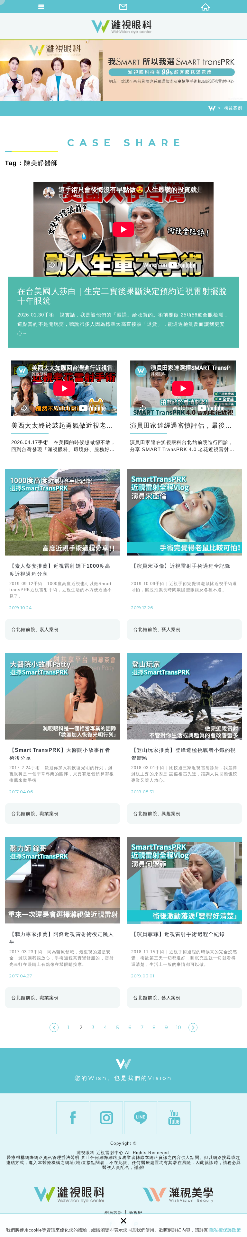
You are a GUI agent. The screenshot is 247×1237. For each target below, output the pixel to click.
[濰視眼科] (69, 1195)
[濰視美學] (177, 1195)
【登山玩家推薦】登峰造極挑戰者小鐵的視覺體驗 (184, 724)
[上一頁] (54, 1027)
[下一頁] (192, 1027)
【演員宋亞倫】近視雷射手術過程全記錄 (184, 540)
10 (178, 1027)
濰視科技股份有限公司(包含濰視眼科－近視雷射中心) (123, 26)
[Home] (212, 108)
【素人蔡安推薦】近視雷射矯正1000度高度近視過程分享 (62, 540)
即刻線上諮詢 (239, 734)
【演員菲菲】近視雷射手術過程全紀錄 (184, 908)
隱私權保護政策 (225, 1230)
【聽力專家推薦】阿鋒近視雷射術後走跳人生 (62, 908)
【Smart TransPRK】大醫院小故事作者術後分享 (62, 724)
